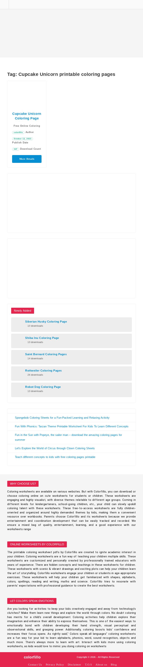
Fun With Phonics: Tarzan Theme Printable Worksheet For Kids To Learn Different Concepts (71, 426)
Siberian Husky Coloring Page (46, 321)
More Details (26, 158)
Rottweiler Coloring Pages (43, 370)
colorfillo (18, 132)
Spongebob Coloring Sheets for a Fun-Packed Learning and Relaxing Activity (62, 417)
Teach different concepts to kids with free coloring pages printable (55, 457)
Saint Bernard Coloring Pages (46, 354)
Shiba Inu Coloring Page (42, 337)
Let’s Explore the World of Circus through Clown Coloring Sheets (55, 448)
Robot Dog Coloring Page (43, 386)
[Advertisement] (71, 29)
